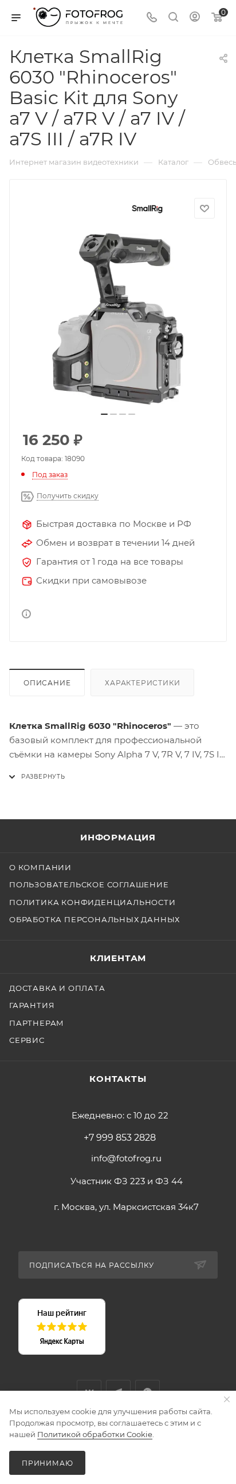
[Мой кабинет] (195, 18)
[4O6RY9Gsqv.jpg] (118, 318)
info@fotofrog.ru (126, 1158)
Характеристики (142, 682)
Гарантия (31, 1005)
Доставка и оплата (57, 988)
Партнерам (36, 1022)
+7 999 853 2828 (120, 1137)
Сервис (27, 1040)
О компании (40, 867)
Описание (46, 682)
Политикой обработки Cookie (94, 1434)
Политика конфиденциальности (92, 902)
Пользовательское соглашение (89, 884)
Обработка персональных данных (94, 919)
